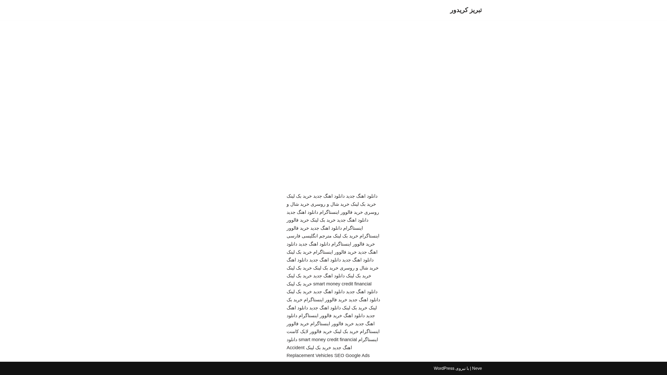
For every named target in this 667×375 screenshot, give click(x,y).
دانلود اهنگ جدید (362, 196)
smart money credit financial (342, 283)
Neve (477, 368)
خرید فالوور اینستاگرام (341, 212)
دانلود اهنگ (297, 259)
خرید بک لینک (299, 196)
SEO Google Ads (352, 355)
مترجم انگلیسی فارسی (309, 236)
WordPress (444, 368)
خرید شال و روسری (330, 204)
